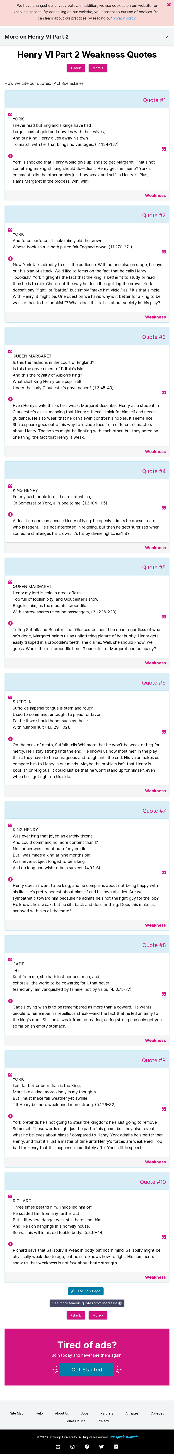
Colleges (157, 1413)
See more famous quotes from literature (85, 1303)
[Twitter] (101, 1446)
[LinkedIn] (116, 1446)
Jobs (84, 1413)
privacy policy (124, 18)
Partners (107, 1413)
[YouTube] (58, 1446)
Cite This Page (88, 1291)
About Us (62, 1413)
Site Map (17, 1413)
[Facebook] (87, 1446)
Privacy (103, 1421)
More (97, 68)
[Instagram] (72, 1446)
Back (76, 68)
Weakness (155, 195)
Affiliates (132, 1413)
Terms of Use (75, 1421)
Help (39, 1413)
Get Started (87, 1370)
